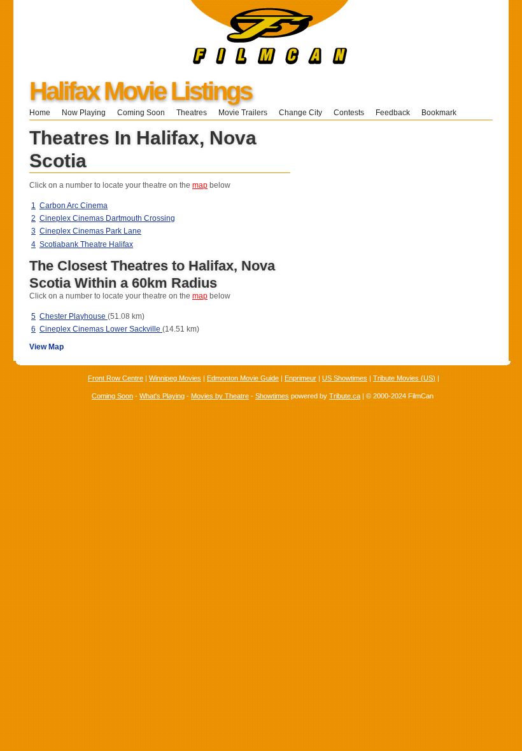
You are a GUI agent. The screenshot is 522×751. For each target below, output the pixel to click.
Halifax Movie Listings (140, 91)
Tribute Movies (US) (404, 378)
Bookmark (442, 112)
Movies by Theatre (220, 396)
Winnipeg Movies (175, 378)
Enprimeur (300, 378)
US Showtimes (344, 378)
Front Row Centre (115, 378)
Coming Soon (141, 112)
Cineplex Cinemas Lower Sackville (100, 329)
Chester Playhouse (73, 316)
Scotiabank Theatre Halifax (86, 244)
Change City (300, 112)
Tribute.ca (344, 396)
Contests (349, 112)
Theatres (191, 112)
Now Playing (84, 112)
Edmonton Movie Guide (243, 378)
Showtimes (272, 396)
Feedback (393, 112)
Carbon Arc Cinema (73, 205)
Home (39, 112)
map (200, 185)
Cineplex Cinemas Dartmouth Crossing (107, 218)
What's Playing (162, 396)
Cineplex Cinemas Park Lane (90, 231)
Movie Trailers (242, 112)
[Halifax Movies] (181, 61)
